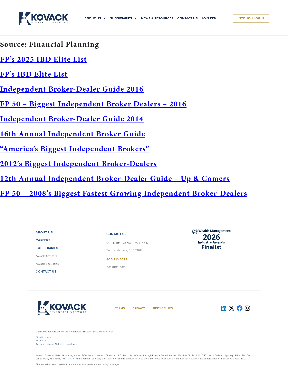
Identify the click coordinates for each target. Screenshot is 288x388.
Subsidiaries (121, 18)
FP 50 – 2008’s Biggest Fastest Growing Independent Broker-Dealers (123, 193)
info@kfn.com (116, 267)
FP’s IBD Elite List (34, 74)
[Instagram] (247, 308)
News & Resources (157, 18)
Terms (120, 308)
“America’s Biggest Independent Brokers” (74, 148)
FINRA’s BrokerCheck (101, 331)
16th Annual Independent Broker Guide (72, 133)
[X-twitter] (232, 308)
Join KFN (209, 18)
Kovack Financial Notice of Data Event (57, 344)
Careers (43, 240)
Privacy (138, 308)
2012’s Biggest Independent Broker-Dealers (78, 163)
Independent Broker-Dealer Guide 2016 (72, 89)
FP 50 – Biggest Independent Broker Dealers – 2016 (93, 103)
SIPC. (198, 355)
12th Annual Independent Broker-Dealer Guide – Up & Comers (115, 178)
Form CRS (41, 340)
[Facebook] (240, 308)
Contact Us (187, 18)
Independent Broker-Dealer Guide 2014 (72, 118)
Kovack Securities (47, 264)
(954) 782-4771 (70, 358)
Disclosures (163, 308)
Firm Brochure (43, 337)
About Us (92, 18)
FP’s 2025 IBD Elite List (43, 59)
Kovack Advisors (46, 256)
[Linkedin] (224, 308)
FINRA (191, 355)
